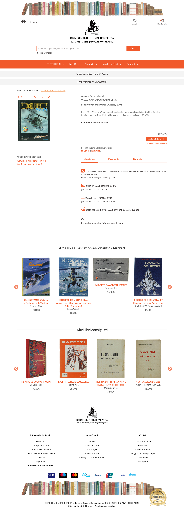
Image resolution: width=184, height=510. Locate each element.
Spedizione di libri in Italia (40, 466)
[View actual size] (35, 97)
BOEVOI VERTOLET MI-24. (53, 91)
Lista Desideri (92, 445)
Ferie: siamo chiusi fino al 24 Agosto (92, 74)
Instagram (143, 461)
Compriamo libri (41, 445)
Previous (15, 286)
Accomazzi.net (109, 506)
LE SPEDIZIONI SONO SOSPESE (92, 82)
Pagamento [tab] (113, 159)
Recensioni (143, 445)
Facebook (143, 457)
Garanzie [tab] (137, 159)
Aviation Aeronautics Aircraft (30, 164)
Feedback (41, 441)
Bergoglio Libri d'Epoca (80, 506)
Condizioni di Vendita (41, 449)
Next (168, 286)
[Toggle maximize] (49, 97)
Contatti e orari (143, 441)
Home (20, 91)
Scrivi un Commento (143, 449)
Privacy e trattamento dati (92, 457)
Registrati (95, 151)
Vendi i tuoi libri (110, 64)
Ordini (92, 441)
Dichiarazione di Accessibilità (41, 453)
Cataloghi (92, 449)
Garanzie (89, 64)
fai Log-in (85, 151)
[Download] (42, 97)
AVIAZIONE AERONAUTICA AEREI (32, 161)
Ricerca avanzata (44, 53)
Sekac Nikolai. (32, 91)
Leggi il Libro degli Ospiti (143, 453)
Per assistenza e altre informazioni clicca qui (102, 223)
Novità (72, 64)
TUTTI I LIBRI (54, 64)
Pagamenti (41, 461)
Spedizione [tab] (89, 159)
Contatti (34, 21)
